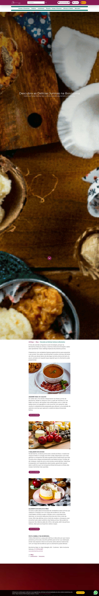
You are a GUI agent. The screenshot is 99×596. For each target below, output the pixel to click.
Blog (37, 342)
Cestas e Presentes (23, 8)
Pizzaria (48, 8)
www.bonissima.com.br (36, 551)
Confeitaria (41, 8)
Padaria (33, 8)
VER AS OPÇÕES (34, 415)
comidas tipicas (33, 556)
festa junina (41, 556)
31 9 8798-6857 (38, 549)
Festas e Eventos (56, 8)
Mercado (77, 8)
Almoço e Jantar (68, 8)
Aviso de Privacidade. (45, 593)
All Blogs (31, 342)
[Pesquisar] (46, 2)
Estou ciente (80, 592)
